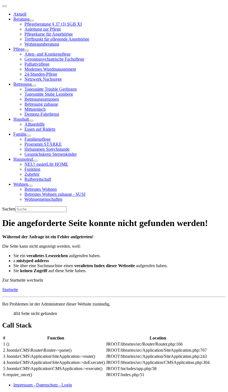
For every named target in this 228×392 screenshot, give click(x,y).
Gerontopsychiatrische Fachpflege (54, 59)
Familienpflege (37, 139)
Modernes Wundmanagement (50, 69)
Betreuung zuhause (41, 104)
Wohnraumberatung (41, 44)
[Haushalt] (31, 120)
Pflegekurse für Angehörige (48, 34)
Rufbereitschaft (37, 179)
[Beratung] (31, 20)
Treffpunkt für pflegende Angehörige (56, 39)
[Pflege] (26, 50)
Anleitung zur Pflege (42, 29)
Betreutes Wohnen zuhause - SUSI (54, 194)
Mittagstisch (35, 109)
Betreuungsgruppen (41, 99)
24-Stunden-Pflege (40, 74)
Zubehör (31, 174)
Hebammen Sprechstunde (47, 149)
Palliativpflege (36, 64)
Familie (19, 134)
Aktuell (19, 14)
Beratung (21, 19)
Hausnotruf (23, 159)
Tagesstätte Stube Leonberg (48, 94)
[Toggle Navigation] (4, 6)
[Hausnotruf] (35, 161)
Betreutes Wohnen (40, 189)
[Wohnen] (30, 186)
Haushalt (21, 119)
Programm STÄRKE (43, 144)
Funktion (32, 169)
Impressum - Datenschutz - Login (42, 385)
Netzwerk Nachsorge (43, 79)
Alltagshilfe (34, 124)
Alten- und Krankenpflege (47, 54)
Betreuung (22, 84)
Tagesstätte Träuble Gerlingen (50, 89)
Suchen (8, 209)
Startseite (10, 289)
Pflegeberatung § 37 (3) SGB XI (53, 24)
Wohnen (20, 184)
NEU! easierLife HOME (46, 164)
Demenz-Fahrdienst (41, 114)
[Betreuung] (34, 85)
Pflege (18, 49)
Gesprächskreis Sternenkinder (50, 154)
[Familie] (28, 136)
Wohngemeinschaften (43, 199)
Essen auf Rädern (39, 129)
